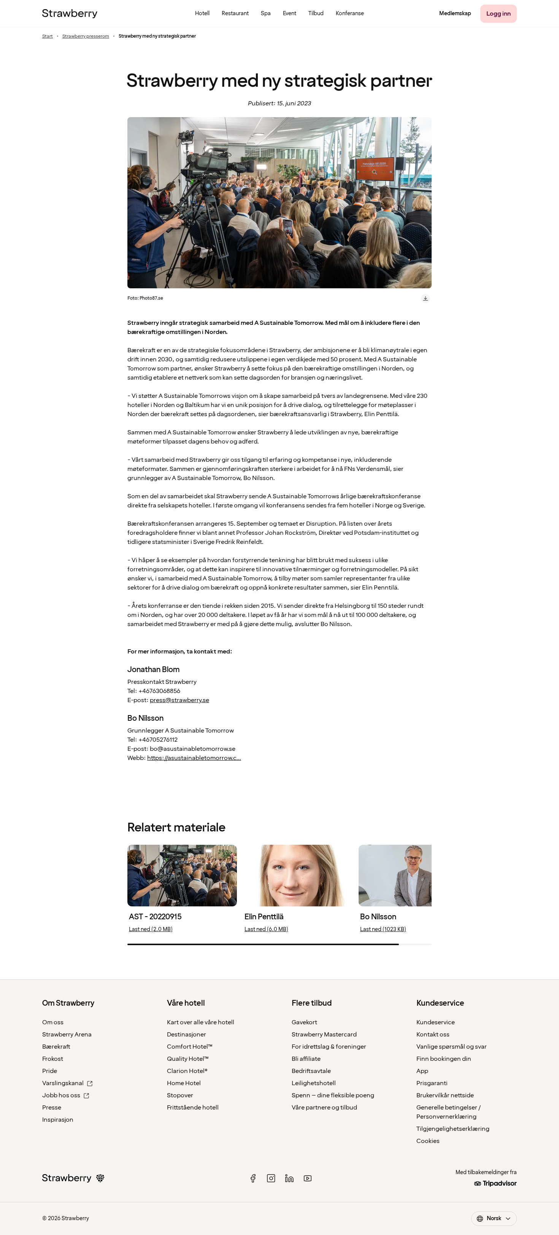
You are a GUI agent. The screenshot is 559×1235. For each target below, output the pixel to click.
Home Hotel (184, 1083)
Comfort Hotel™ (190, 1047)
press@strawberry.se (179, 700)
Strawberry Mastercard (324, 1034)
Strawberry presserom (85, 36)
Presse (51, 1107)
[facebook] (252, 1178)
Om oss (53, 1022)
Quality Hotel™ (188, 1059)
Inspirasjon (57, 1120)
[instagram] (271, 1178)
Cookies (428, 1141)
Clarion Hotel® (187, 1071)
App (422, 1071)
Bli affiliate (306, 1059)
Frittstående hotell (193, 1107)
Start (47, 36)
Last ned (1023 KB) (383, 929)
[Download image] (425, 298)
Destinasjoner (186, 1034)
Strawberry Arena (67, 1034)
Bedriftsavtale (311, 1071)
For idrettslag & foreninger (329, 1047)
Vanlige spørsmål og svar (451, 1047)
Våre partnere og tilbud (324, 1107)
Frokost (52, 1059)
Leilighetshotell (314, 1083)
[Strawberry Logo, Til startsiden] (69, 13)
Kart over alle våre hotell (200, 1022)
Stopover (180, 1095)
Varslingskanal (63, 1083)
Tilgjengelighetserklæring (452, 1129)
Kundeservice (435, 1022)
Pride (49, 1071)
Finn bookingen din (443, 1059)
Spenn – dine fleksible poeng (333, 1095)
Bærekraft (56, 1047)
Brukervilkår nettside (445, 1095)
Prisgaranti (432, 1083)
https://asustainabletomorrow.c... (194, 758)
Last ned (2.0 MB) (151, 929)
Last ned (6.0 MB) (266, 929)
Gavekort (304, 1022)
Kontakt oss (432, 1034)
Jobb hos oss (61, 1095)
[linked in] (289, 1178)
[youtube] (307, 1178)
